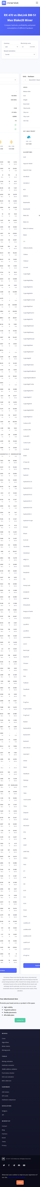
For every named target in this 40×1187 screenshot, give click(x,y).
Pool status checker (8, 1073)
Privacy (4, 1145)
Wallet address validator (9, 1069)
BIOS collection (6, 1081)
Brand (4, 1138)
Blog (3, 1130)
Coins (3, 1038)
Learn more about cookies (16, 1177)
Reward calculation (9, 51)
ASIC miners (5, 1092)
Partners (4, 1134)
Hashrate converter (8, 1065)
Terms (4, 1141)
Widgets (4, 1111)
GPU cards (5, 1096)
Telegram (14, 1165)
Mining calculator (7, 1061)
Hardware (31, 76)
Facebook (9, 1165)
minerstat (10, 3)
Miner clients (6, 1046)
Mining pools (6, 1050)
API (3, 1115)
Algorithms (5, 1042)
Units (24, 76)
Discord (24, 1165)
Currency (6, 43)
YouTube (19, 1165)
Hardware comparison (9, 1100)
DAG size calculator (8, 1077)
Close (20, 1182)
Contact (4, 1126)
